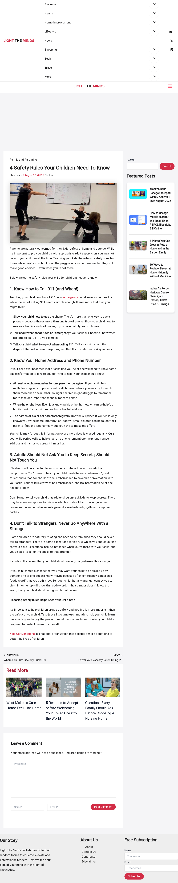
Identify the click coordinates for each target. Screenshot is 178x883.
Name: (128, 850)
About (89, 847)
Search (131, 160)
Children (49, 175)
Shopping (51, 49)
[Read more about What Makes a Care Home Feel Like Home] (24, 687)
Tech (48, 58)
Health (49, 13)
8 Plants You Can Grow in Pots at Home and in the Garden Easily (160, 246)
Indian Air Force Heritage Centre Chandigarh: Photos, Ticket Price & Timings (159, 296)
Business (50, 4)
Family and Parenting (23, 159)
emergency (70, 297)
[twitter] (171, 40)
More (48, 76)
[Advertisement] (89, 119)
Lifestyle (50, 31)
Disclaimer (89, 861)
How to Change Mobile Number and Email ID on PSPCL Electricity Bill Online (160, 220)
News (48, 40)
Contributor (89, 856)
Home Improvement (58, 22)
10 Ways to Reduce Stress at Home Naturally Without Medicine (160, 270)
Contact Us (89, 851)
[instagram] (171, 49)
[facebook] (170, 32)
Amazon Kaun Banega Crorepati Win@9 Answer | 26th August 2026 (160, 194)
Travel (48, 67)
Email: (127, 862)
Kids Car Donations (22, 633)
